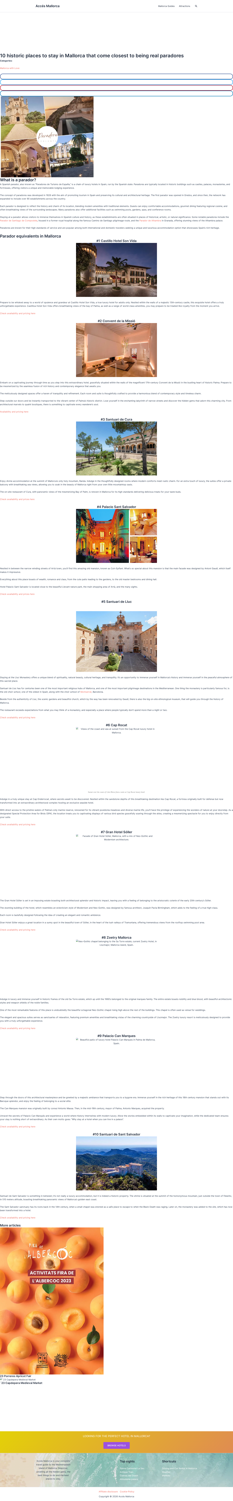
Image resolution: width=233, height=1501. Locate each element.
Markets (166, 1475)
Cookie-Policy (127, 1491)
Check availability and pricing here (17, 313)
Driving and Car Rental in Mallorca (179, 1468)
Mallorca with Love (9, 68)
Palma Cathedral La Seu (132, 1468)
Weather (166, 1472)
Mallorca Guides (166, 6)
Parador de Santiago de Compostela (18, 220)
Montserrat (86, 691)
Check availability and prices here (17, 499)
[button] (196, 6)
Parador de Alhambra (150, 220)
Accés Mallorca (48, 6)
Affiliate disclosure (108, 1491)
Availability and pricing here (14, 411)
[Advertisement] (81, 32)
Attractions (184, 6)
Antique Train (126, 1472)
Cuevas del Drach (129, 1475)
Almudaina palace (129, 1479)
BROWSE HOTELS (116, 1445)
